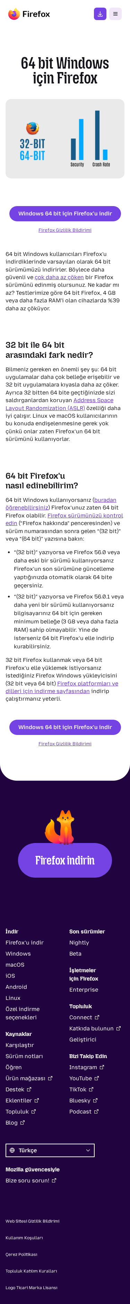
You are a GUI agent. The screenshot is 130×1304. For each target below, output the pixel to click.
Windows (18, 953)
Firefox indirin (65, 860)
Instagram (83, 1067)
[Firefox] (29, 14)
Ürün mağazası (25, 1078)
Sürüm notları (24, 1056)
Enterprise (83, 989)
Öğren (14, 1067)
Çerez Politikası (21, 1254)
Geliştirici (82, 1039)
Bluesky (79, 1100)
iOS (10, 976)
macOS (15, 964)
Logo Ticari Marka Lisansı (31, 1287)
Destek (15, 1089)
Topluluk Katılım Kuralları (31, 1271)
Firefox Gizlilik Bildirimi (65, 230)
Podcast (80, 1111)
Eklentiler (19, 1100)
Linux (13, 998)
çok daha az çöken (59, 277)
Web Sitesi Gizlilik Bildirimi (32, 1221)
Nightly (79, 942)
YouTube (80, 1078)
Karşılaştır (20, 1045)
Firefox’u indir (100, 14)
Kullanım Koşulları (24, 1237)
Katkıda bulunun (91, 1028)
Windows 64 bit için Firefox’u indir (65, 213)
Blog (12, 1122)
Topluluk (17, 1111)
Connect (80, 1017)
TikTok (77, 1089)
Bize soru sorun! (27, 1180)
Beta (75, 953)
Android (16, 987)
